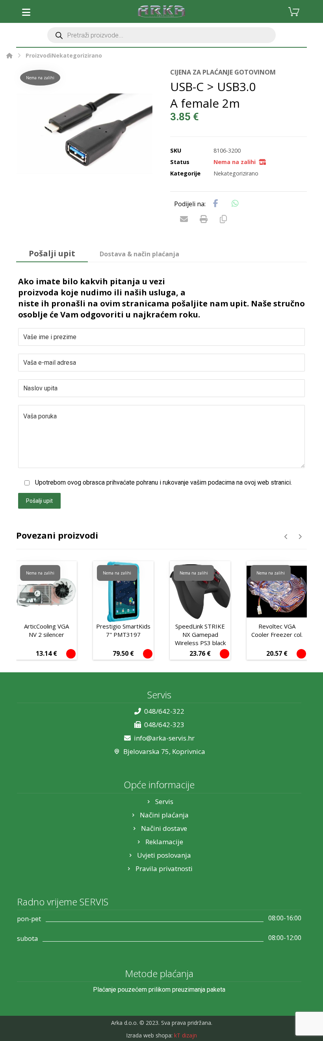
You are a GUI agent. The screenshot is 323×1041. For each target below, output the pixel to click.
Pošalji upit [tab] (52, 253)
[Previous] (286, 537)
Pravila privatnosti (164, 868)
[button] (26, 12)
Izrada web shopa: (149, 1035)
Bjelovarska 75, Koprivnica (164, 751)
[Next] (300, 537)
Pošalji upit (39, 501)
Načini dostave (164, 828)
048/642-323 (164, 724)
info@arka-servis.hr (164, 738)
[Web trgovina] (161, 11)
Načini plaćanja (164, 814)
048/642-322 (164, 711)
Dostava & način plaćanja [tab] (139, 254)
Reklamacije (164, 841)
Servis (164, 801)
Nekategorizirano (235, 173)
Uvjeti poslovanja (164, 855)
